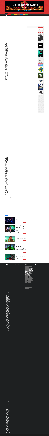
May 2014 (6, 177)
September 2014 (6, 173)
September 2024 (6, 52)
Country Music (26, 272)
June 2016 (6, 152)
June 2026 (6, 31)
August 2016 (6, 150)
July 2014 (6, 175)
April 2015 (6, 166)
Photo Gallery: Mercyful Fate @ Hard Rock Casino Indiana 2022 (20, 254)
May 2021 (7, 329)
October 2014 (6, 172)
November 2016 (6, 147)
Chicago (26, 269)
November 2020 (7, 335)
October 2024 (6, 51)
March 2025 (6, 46)
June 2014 (6, 176)
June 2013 (6, 188)
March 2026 (6, 34)
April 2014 (6, 178)
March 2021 (7, 331)
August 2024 (6, 53)
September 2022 (6, 76)
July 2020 (7, 339)
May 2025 (6, 44)
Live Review (26, 277)
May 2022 (6, 80)
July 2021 (7, 327)
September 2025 (6, 40)
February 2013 (6, 192)
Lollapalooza (30, 277)
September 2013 (6, 185)
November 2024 (6, 50)
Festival (30, 272)
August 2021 (7, 326)
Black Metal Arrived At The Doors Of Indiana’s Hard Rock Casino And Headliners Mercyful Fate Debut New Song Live (21, 245)
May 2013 (6, 189)
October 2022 (6, 75)
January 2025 (6, 48)
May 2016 (6, 153)
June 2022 (6, 79)
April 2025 (6, 45)
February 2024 (6, 59)
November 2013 (6, 183)
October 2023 (6, 63)
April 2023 (6, 69)
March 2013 (6, 191)
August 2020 (7, 338)
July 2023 (6, 66)
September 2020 (7, 337)
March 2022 (6, 82)
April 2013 (6, 190)
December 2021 (6, 85)
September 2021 (7, 325)
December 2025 (6, 37)
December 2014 (6, 170)
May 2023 (6, 68)
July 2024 (6, 54)
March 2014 (6, 179)
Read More (25, 240)
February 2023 (6, 71)
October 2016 (6, 148)
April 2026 (6, 33)
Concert (26, 270)
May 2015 (6, 165)
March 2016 (6, 155)
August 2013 (6, 186)
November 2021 (6, 86)
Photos (24, 219)
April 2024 (6, 57)
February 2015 (6, 168)
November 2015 (6, 159)
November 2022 (6, 74)
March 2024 (6, 58)
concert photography (30, 270)
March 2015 (6, 167)
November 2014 (6, 171)
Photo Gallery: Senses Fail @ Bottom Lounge (20, 236)
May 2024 (6, 56)
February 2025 (6, 47)
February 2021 (7, 332)
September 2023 (6, 64)
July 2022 (6, 78)
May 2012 (6, 193)
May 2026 (6, 32)
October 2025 (6, 39)
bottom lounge (31, 268)
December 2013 (6, 182)
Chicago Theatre (30, 269)
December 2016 (6, 146)
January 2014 (6, 181)
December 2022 (6, 73)
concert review (31, 271)
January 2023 (6, 72)
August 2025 (6, 41)
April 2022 (6, 81)
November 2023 (6, 62)
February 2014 (6, 180)
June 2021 (7, 328)
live (29, 276)
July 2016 (6, 151)
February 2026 (6, 35)
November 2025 (6, 38)
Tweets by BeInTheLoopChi (17, 264)
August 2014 (6, 174)
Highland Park (30, 273)
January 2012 (6, 194)
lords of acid (26, 278)
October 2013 (6, 184)
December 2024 (6, 49)
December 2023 (6, 61)
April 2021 (7, 330)
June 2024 (6, 55)
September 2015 (6, 161)
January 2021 (7, 333)
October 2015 (6, 160)
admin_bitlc (20, 219)
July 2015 (6, 163)
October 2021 (6, 87)
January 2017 (6, 145)
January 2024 (6, 60)
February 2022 (6, 83)
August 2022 (6, 77)
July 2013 (6, 187)
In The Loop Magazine (27, 275)
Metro (29, 278)
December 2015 (6, 158)
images (29, 274)
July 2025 (6, 42)
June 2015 (6, 164)
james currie (26, 276)
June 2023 (6, 67)
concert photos (27, 271)
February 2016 (6, 156)
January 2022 (6, 84)
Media (22, 219)
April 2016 (6, 154)
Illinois (26, 274)
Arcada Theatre (27, 268)
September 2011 (6, 195)
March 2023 (6, 70)
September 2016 (6, 149)
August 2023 (6, 65)
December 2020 (7, 334)
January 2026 (6, 36)
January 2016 (6, 157)
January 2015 (6, 169)
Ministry (32, 278)
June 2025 (6, 43)
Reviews (16, 230)
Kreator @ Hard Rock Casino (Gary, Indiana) (20, 218)
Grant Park (26, 273)
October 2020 (7, 336)
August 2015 (6, 162)
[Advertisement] (24, 21)
